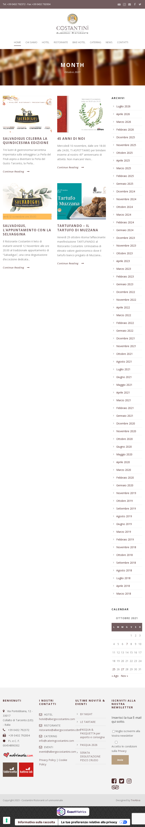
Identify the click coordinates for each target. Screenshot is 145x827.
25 (113, 669)
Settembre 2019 (126, 508)
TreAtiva (135, 800)
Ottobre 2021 (124, 354)
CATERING (95, 42)
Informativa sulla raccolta (36, 822)
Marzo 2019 (123, 531)
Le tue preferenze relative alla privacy (89, 822)
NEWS (109, 42)
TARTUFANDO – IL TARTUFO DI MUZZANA (77, 228)
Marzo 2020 (123, 470)
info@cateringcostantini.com (56, 740)
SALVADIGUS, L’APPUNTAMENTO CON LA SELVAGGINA (27, 230)
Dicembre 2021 (125, 338)
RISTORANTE (61, 42)
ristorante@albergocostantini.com (60, 730)
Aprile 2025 (123, 160)
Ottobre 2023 (124, 253)
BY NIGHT (86, 714)
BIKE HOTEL (78, 42)
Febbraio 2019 (125, 539)
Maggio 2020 (124, 454)
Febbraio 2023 (125, 276)
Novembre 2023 (126, 245)
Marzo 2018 (123, 593)
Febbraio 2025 (125, 176)
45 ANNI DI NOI (71, 138)
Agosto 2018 (124, 570)
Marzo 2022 (123, 315)
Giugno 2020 (124, 446)
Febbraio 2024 (125, 222)
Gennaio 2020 (124, 485)
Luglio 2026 (123, 106)
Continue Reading (13, 171)
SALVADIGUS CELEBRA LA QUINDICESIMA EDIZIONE (26, 140)
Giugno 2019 (124, 524)
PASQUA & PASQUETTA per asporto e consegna (92, 733)
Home (17, 42)
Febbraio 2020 (125, 477)
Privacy (122, 751)
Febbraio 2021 (125, 408)
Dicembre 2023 (125, 238)
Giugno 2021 (124, 377)
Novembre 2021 (126, 346)
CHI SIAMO (31, 42)
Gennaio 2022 (124, 330)
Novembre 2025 (126, 145)
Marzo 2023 (123, 269)
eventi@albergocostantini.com (57, 751)
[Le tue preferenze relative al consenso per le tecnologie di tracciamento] (6, 820)
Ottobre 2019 (124, 501)
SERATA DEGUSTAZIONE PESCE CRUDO (90, 756)
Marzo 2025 (123, 168)
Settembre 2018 (126, 562)
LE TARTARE (88, 722)
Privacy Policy (47, 760)
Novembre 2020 (126, 431)
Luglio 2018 (123, 578)
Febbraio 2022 (125, 323)
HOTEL (45, 42)
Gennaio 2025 (124, 183)
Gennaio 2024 (124, 230)
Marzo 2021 (123, 400)
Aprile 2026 (123, 114)
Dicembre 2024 (125, 191)
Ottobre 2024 (124, 207)
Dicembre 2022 (125, 292)
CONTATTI (122, 42)
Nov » (124, 676)
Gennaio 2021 (124, 415)
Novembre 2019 (126, 493)
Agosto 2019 (124, 516)
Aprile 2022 (123, 307)
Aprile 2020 (123, 462)
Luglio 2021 (123, 369)
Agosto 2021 (124, 361)
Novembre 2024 (126, 199)
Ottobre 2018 (124, 555)
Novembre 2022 (126, 299)
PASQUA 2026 (88, 745)
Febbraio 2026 (125, 129)
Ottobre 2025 (124, 152)
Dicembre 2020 (125, 423)
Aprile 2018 (123, 586)
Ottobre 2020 (124, 439)
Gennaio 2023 (124, 284)
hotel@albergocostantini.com (57, 719)
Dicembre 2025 (125, 137)
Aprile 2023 (123, 261)
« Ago (115, 676)
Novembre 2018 (126, 547)
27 (122, 669)
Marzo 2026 (123, 122)
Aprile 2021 (123, 392)
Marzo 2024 (123, 214)
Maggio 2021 (124, 385)
